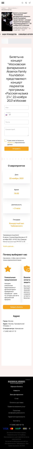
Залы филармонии (16, 394)
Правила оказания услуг (16, 406)
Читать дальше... (8, 246)
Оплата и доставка (16, 402)
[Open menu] (2, 3)
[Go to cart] (30, 3)
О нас (17, 398)
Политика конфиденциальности (16, 411)
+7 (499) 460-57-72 (9, 331)
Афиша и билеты (17, 386)
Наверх (27, 379)
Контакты (16, 421)
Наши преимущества (9, 34)
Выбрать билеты (16, 307)
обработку (10, 142)
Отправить (17, 149)
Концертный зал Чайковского (21, 27)
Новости (16, 390)
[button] (6, 115)
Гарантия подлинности (16, 417)
